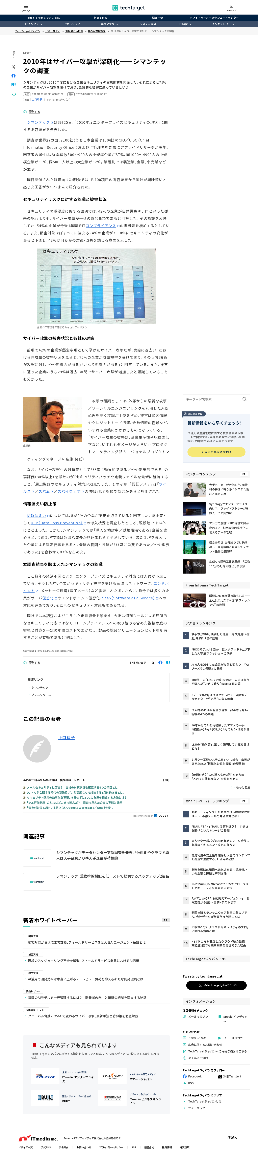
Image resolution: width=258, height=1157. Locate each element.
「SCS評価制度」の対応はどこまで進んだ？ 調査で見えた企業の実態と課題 (74, 802)
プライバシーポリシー (111, 1147)
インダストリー (221, 24)
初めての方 (100, 18)
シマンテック (38, 122)
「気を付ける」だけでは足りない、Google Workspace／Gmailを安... (70, 808)
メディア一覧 (26, 1147)
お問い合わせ (84, 1147)
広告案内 (64, 1147)
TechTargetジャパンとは (43, 18)
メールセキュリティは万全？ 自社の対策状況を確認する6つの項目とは (72, 787)
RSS (133, 1147)
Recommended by (143, 815)
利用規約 (232, 1137)
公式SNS (46, 1147)
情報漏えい (36, 515)
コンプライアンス (101, 225)
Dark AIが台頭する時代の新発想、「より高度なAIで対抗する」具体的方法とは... (76, 792)
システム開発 (148, 24)
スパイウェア (69, 491)
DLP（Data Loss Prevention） (57, 522)
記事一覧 (157, 18)
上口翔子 (66, 737)
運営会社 (149, 1147)
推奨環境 (184, 1147)
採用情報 (167, 1147)
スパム (44, 491)
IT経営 (183, 24)
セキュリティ (72, 24)
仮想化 (48, 597)
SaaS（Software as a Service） (128, 597)
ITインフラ (32, 24)
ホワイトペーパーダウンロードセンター (214, 18)
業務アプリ (108, 24)
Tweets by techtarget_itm (204, 976)
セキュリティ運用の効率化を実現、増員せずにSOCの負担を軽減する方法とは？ (77, 797)
